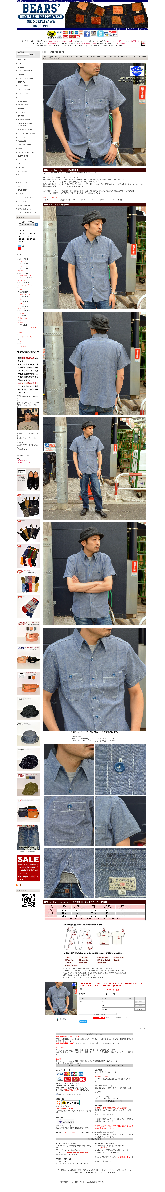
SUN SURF (22, 160)
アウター (21, 194)
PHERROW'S (22, 137)
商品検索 (21, 52)
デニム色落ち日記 (24, 209)
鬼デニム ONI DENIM (26, 133)
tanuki (21, 167)
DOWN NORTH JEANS (26, 78)
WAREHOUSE (22, 182)
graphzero (22, 101)
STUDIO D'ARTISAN (26, 152)
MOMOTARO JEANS (25, 130)
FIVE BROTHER (24, 90)
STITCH (21, 148)
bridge (21, 67)
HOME (44, 52)
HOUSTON (21, 112)
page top (141, 1028)
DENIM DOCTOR (24, 205)
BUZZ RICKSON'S (25, 71)
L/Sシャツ (22, 201)
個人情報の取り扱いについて (71, 1182)
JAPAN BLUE (23, 105)
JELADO (21, 116)
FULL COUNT (23, 86)
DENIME (21, 75)
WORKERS (21, 186)
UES (19, 179)
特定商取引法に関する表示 (95, 1182)
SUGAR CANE (23, 156)
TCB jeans (22, 171)
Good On (21, 97)
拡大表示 (63, 1019)
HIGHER (21, 108)
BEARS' (21, 63)
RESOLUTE (22, 141)
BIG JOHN (22, 59)
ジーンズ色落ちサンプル (27, 213)
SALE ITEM (22, 190)
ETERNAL (21, 82)
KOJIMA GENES (24, 120)
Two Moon (22, 175)
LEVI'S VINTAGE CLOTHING (25, 125)
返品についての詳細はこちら (116, 1018)
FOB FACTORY (23, 93)
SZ (19, 164)
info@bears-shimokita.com (86, 41)
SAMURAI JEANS (24, 145)
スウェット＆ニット (25, 197)
